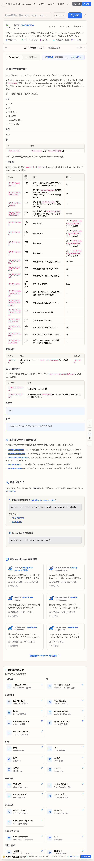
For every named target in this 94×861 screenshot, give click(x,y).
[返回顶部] (89, 443)
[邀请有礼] (89, 434)
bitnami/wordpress (16, 453)
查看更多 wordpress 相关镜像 (43, 655)
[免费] (89, 430)
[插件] (89, 438)
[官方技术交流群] (89, 421)
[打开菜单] (3, 3)
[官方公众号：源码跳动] (89, 425)
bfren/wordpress (24, 4)
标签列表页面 (10, 491)
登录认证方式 (18, 518)
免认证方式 (17, 521)
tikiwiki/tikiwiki (15, 468)
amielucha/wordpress (18, 457)
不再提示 (79, 48)
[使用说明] (85, 15)
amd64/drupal (14, 464)
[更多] (68, 3)
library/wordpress (16, 449)
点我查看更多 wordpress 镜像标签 (43, 500)
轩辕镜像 (6, 4)
